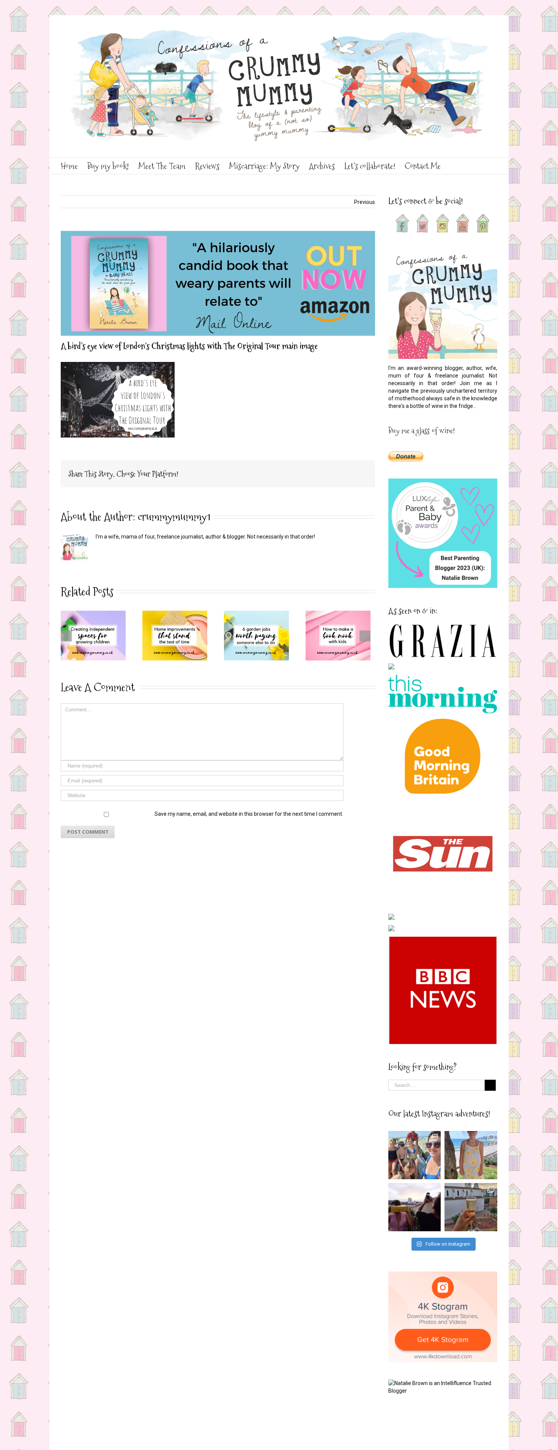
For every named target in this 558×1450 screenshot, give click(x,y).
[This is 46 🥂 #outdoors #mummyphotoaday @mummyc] (471, 1207)
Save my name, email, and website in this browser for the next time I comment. (248, 814)
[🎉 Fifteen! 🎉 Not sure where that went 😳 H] (471, 1155)
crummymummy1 (174, 516)
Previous (364, 202)
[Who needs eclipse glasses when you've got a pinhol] (414, 1207)
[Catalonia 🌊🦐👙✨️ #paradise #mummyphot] (414, 1155)
